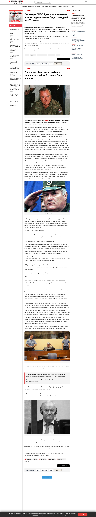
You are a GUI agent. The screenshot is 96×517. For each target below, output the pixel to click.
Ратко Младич (42, 459)
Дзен (38, 63)
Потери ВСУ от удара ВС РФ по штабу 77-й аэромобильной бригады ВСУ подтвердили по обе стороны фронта (15, 78)
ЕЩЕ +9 (27, 461)
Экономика (31, 6)
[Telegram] (79, 2)
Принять (82, 514)
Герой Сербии (51, 459)
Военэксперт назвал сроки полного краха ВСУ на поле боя (14, 55)
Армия (46, 6)
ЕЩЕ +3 (63, 55)
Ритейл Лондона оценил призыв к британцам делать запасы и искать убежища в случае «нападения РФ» (15, 70)
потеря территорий (41, 55)
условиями (35, 515)
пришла (47, 120)
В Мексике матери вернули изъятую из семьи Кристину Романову (14, 61)
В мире (42, 6)
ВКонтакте (44, 63)
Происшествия (53, 6)
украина (33, 55)
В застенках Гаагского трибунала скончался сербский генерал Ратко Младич (15, 31)
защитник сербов (61, 459)
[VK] (82, 2)
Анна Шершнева (39, 80)
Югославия (28, 459)
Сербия (35, 459)
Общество (37, 6)
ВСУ (58, 55)
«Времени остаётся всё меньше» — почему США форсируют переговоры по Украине (15, 94)
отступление (52, 55)
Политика (24, 6)
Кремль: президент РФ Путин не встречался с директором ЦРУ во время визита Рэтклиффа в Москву (15, 87)
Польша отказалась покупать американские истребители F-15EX (15, 38)
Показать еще (47, 477)
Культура (60, 6)
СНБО (26, 55)
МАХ (51, 63)
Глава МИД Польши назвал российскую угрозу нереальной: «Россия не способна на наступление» (15, 103)
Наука (72, 6)
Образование (66, 6)
